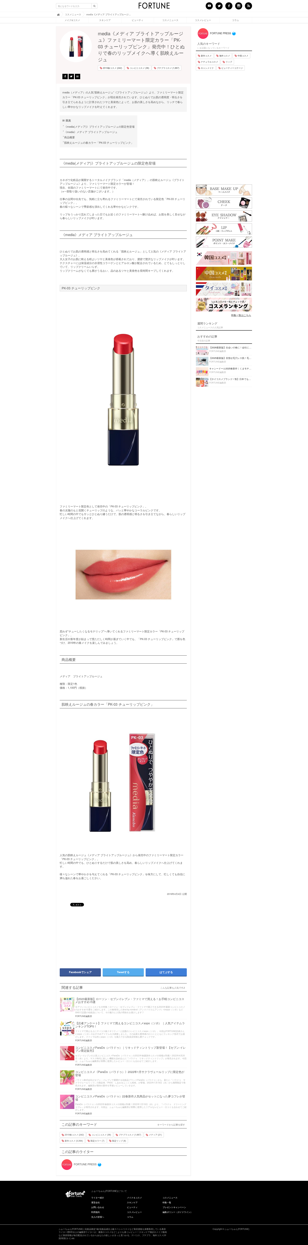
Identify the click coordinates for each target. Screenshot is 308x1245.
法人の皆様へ (97, 1216)
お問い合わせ (97, 1207)
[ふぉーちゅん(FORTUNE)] (154, 6)
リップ (228, 61)
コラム (235, 20)
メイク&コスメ (72, 20)
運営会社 (95, 1202)
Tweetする (123, 972)
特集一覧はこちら (241, 315)
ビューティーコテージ (232, 67)
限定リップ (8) (119, 1140)
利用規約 (95, 1211)
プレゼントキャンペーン (174, 1207)
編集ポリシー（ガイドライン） (177, 1211)
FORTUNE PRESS (85, 1164)
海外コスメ (224, 55)
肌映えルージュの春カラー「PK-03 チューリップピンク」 (99, 142)
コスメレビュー (203, 20)
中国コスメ (242, 55)
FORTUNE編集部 (83, 1016)
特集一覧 (167, 1202)
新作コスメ (206, 55)
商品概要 (69, 137)
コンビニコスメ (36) (139, 67)
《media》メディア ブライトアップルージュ (90, 132)
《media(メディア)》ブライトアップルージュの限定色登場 (99, 126)
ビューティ (137, 20)
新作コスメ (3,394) (73, 1140)
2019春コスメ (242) (112, 67)
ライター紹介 (97, 1197)
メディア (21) (155, 1134)
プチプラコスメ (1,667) (167, 67)
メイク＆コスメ (134, 1197)
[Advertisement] (90, 936)
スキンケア (105, 20)
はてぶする (166, 972)
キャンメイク (207, 67)
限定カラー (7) (97, 1140)
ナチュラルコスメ (209, 61)
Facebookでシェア (80, 972)
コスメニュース (170, 20)
